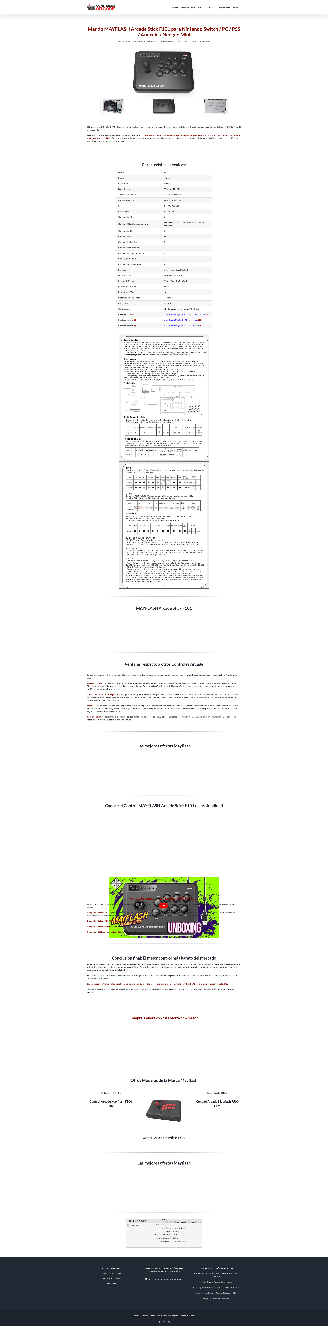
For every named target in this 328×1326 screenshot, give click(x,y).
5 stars (198, 1222)
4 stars (192, 1222)
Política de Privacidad (111, 1273)
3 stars (187, 1222)
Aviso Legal (111, 1283)
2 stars (182, 1222)
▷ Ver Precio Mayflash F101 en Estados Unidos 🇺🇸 (186, 314)
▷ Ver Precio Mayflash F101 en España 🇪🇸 (182, 320)
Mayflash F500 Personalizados (216, 1298)
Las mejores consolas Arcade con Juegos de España (216, 1287)
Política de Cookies (111, 1278)
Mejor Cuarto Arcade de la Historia (216, 1282)
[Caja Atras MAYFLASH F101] (215, 106)
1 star (177, 1222)
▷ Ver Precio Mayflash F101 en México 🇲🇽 (182, 325)
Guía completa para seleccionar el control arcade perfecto (217, 1274)
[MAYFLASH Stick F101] (164, 106)
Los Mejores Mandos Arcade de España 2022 (217, 1293)
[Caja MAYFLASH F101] (112, 106)
